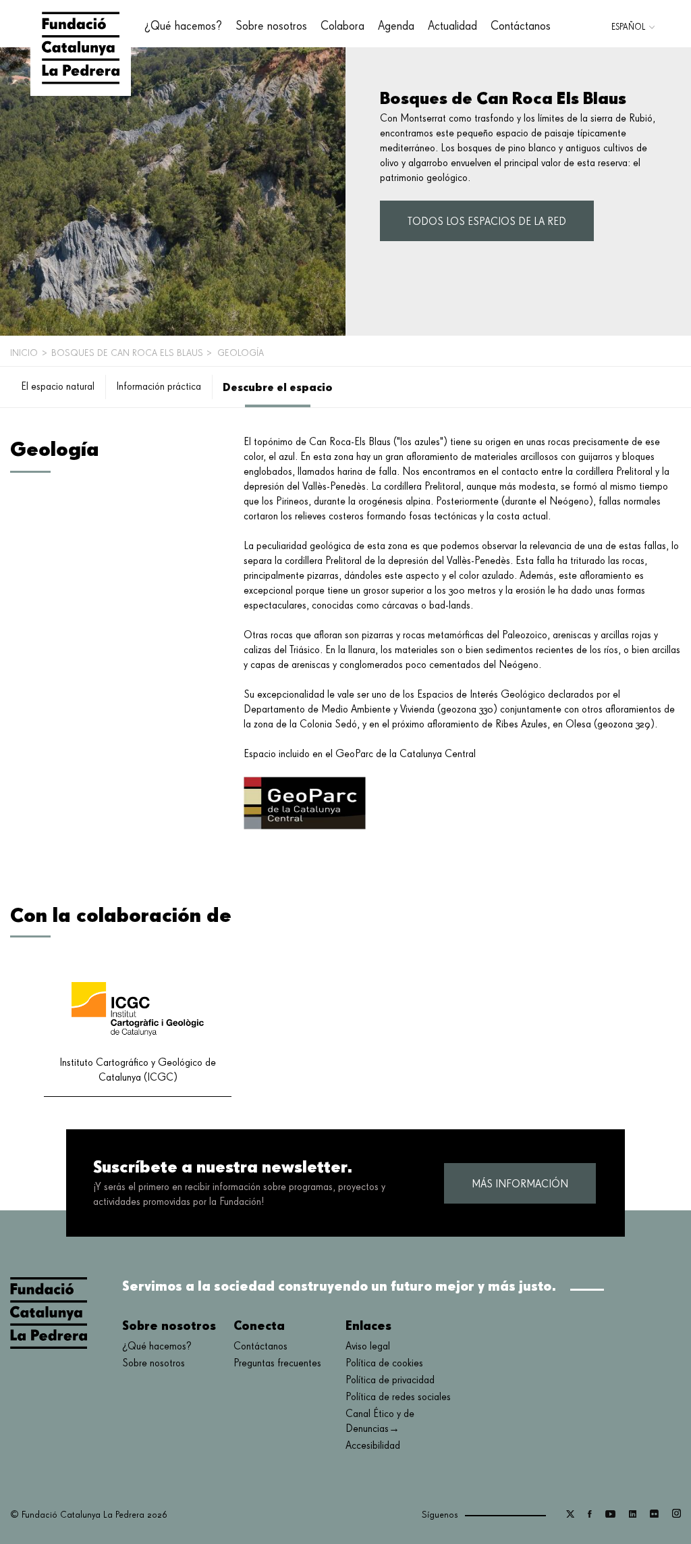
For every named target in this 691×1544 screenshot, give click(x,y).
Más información (520, 1184)
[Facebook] (590, 1515)
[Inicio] (80, 48)
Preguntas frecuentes (277, 1363)
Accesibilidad (373, 1446)
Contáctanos (521, 26)
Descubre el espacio (278, 387)
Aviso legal (368, 1346)
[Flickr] (654, 1515)
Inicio (24, 353)
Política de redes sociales (398, 1397)
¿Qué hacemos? (157, 1346)
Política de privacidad (390, 1380)
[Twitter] (570, 1515)
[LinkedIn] (632, 1515)
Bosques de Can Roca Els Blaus (127, 353)
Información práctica (158, 387)
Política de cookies (384, 1363)
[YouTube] (610, 1515)
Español (628, 27)
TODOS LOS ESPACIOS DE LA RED (487, 222)
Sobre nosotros (153, 1363)
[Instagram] (676, 1515)
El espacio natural (57, 387)
